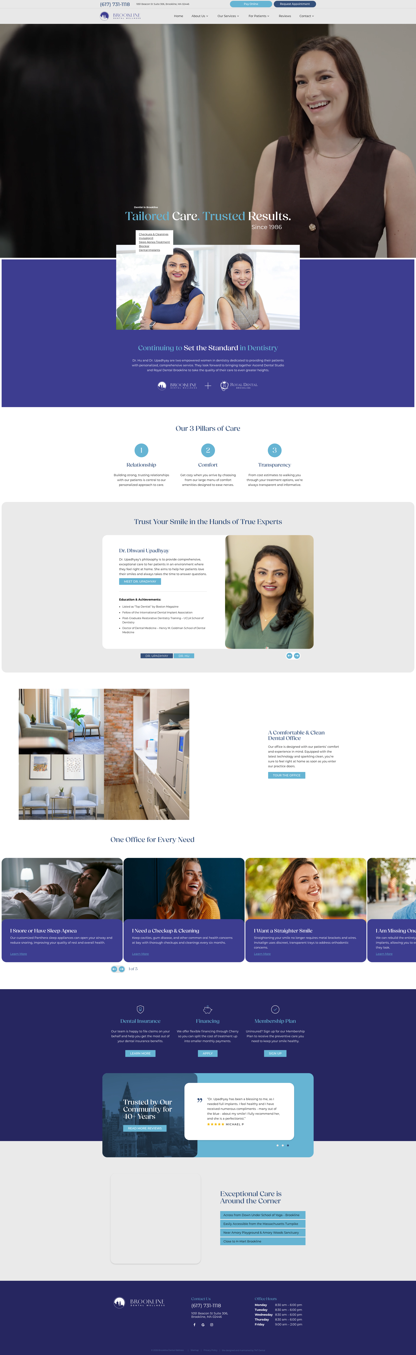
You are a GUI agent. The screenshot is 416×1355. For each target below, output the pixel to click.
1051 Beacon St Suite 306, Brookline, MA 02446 (162, 4)
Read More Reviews (145, 1128)
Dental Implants (149, 249)
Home (178, 16)
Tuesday (261, 1310)
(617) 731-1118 (115, 4)
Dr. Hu (184, 656)
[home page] (120, 16)
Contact (305, 16)
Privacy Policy (210, 1350)
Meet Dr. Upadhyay (140, 581)
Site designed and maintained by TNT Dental (243, 1350)
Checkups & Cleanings (153, 234)
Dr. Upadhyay (156, 656)
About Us (198, 16)
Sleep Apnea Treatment (154, 242)
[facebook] (194, 1325)
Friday (259, 1324)
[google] (203, 1325)
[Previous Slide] (289, 656)
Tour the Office (286, 775)
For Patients (257, 16)
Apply (208, 1053)
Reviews (285, 16)
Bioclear (144, 246)
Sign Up (275, 1053)
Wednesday (264, 1314)
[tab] (277, 1145)
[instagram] (211, 1325)
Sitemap (195, 1350)
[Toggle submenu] (207, 16)
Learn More (18, 954)
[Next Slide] (297, 656)
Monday (261, 1305)
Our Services (227, 16)
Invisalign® (146, 238)
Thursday (262, 1319)
